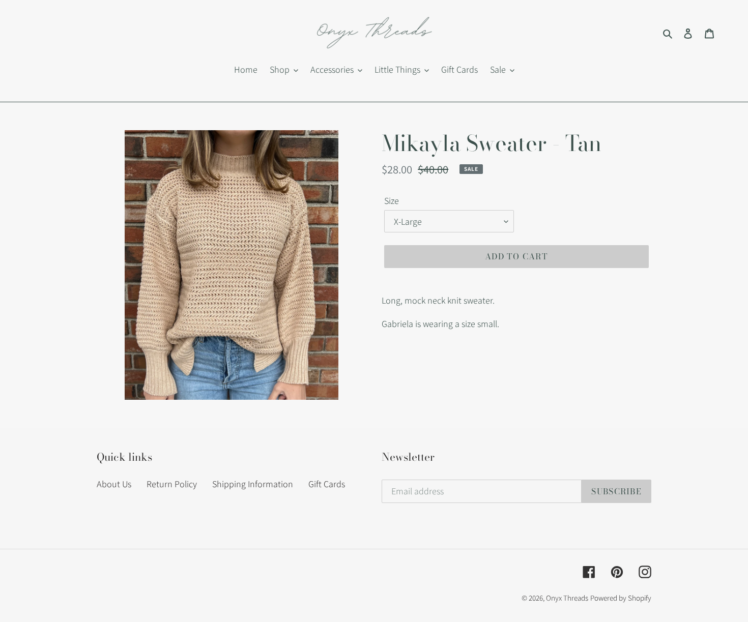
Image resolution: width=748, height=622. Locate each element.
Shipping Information (252, 484)
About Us (114, 484)
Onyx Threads (567, 598)
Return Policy (172, 484)
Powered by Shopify (620, 598)
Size (391, 200)
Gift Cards (326, 484)
